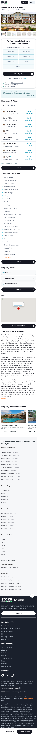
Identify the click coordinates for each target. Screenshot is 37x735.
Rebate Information (7, 631)
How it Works (5, 626)
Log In (32, 2)
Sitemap (4, 664)
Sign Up (24, 2)
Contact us (18, 613)
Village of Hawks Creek (9, 425)
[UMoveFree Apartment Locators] (6, 600)
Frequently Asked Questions (10, 628)
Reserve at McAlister (12, 7)
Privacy (3, 661)
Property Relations (7, 637)
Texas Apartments (7, 647)
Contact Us (10, 732)
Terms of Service (6, 658)
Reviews (4, 655)
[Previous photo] (3, 21)
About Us (4, 650)
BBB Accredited (6, 666)
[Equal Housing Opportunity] (19, 599)
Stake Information (28, 698)
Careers (3, 653)
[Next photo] (33, 21)
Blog (2, 634)
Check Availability (29, 113)
